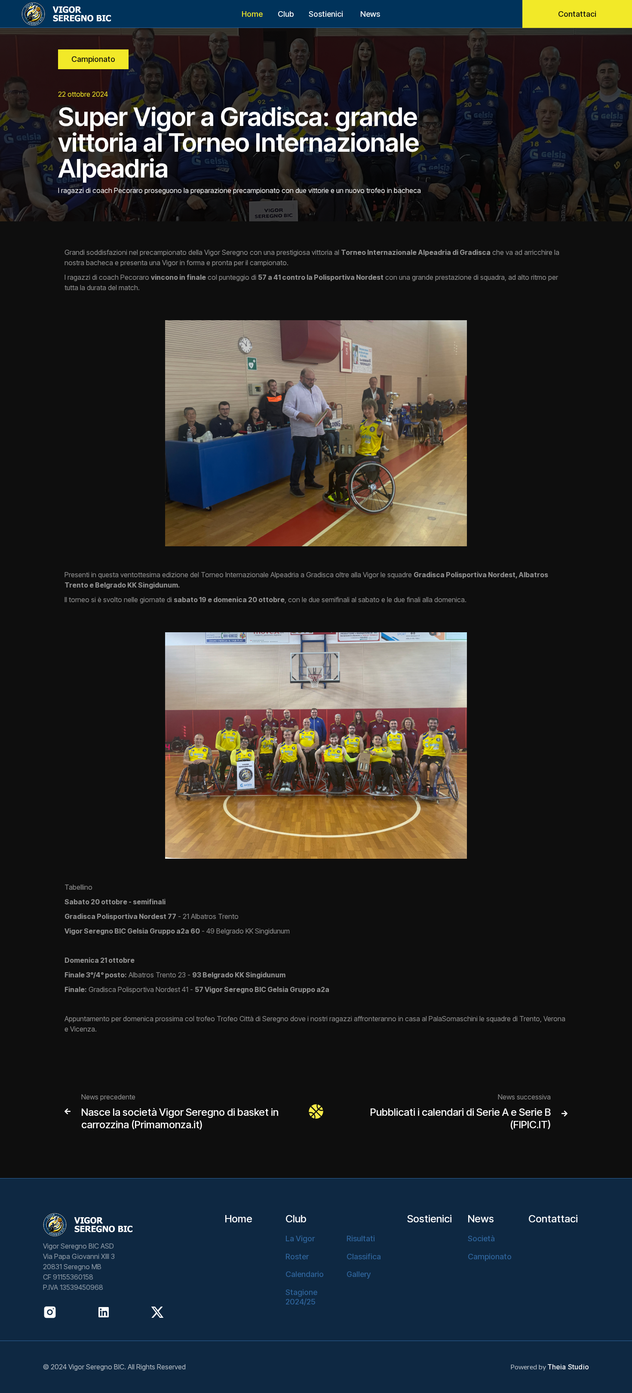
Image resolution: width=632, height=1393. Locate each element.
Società (481, 1238)
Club (296, 1219)
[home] (56, 14)
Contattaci (577, 13)
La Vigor (300, 1238)
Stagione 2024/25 (301, 1297)
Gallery (359, 1274)
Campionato (93, 59)
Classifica (364, 1256)
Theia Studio (568, 1366)
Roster (297, 1256)
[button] (286, 14)
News (370, 13)
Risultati (361, 1238)
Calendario (304, 1274)
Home (252, 13)
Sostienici (326, 13)
